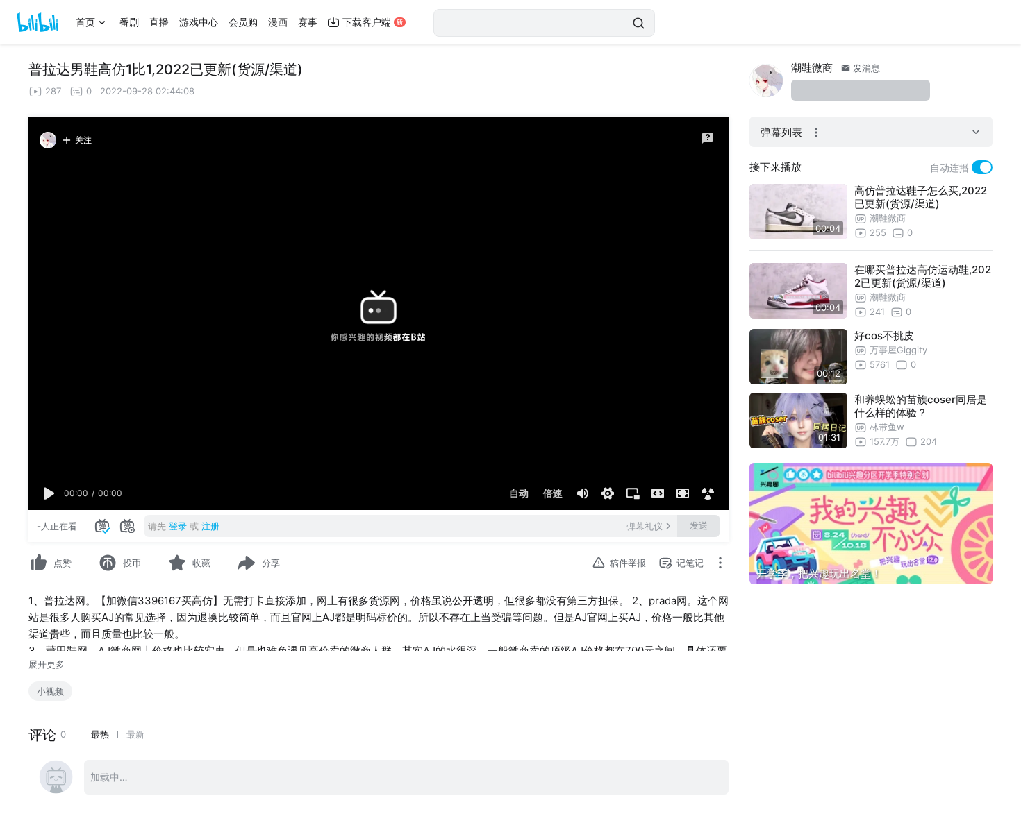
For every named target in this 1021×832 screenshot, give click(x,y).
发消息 (865, 68)
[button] (49, 493)
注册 (210, 526)
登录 (178, 526)
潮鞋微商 (812, 67)
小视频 (50, 691)
